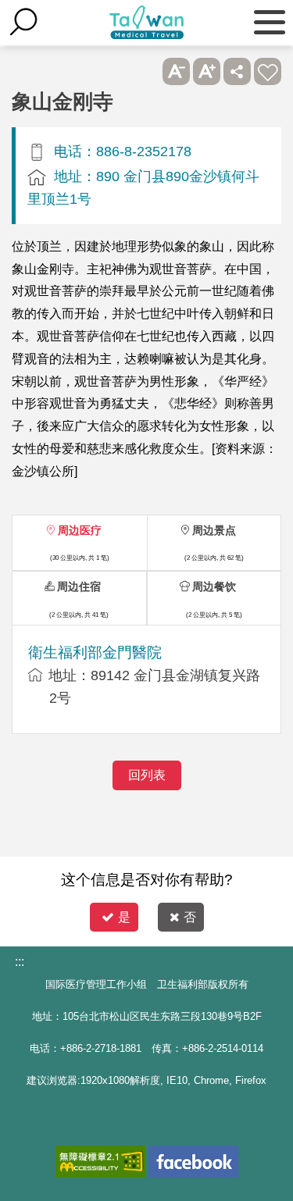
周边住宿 (79, 586)
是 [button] (124, 917)
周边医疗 (80, 530)
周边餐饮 (214, 586)
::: (19, 961)
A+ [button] (206, 71)
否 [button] (190, 917)
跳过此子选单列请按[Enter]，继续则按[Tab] (145, 71)
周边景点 (214, 530)
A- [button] (176, 71)
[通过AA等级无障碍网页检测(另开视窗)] (100, 1161)
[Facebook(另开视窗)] (193, 1161)
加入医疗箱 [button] (267, 71)
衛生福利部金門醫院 (95, 652)
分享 (237, 71)
